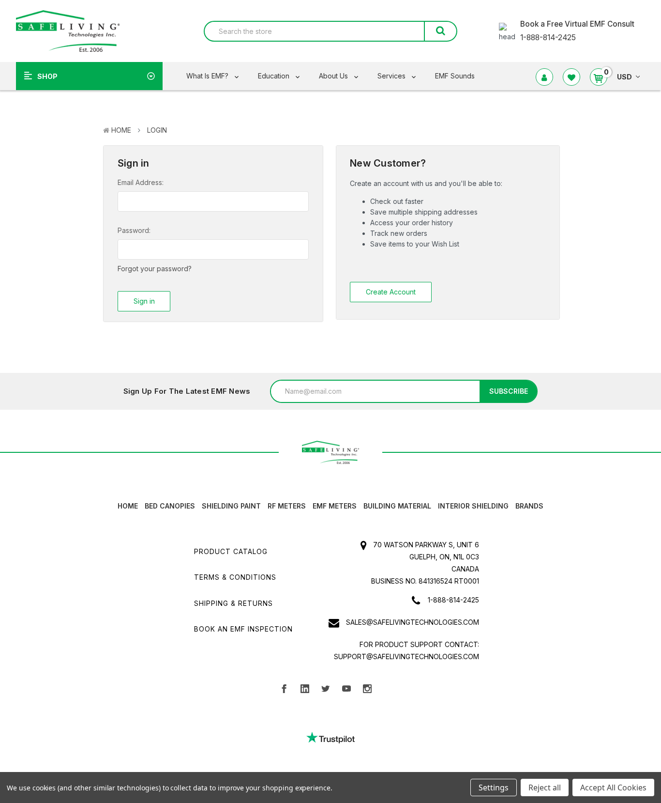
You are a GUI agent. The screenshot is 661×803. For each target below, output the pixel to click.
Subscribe (508, 391)
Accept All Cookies (613, 787)
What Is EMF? (208, 76)
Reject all (544, 787)
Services (392, 76)
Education (274, 76)
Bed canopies (170, 506)
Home (121, 130)
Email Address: (141, 182)
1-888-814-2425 (453, 600)
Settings (494, 787)
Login (157, 130)
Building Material (397, 506)
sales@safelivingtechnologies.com (412, 622)
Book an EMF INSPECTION (243, 629)
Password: (134, 230)
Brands (529, 506)
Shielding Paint (231, 506)
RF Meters (287, 506)
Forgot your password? (155, 268)
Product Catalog (231, 551)
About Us (334, 76)
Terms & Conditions (235, 577)
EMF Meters (335, 506)
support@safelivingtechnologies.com (406, 656)
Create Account (391, 292)
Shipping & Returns (233, 603)
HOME (128, 506)
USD (624, 77)
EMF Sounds (455, 76)
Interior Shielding (473, 506)
